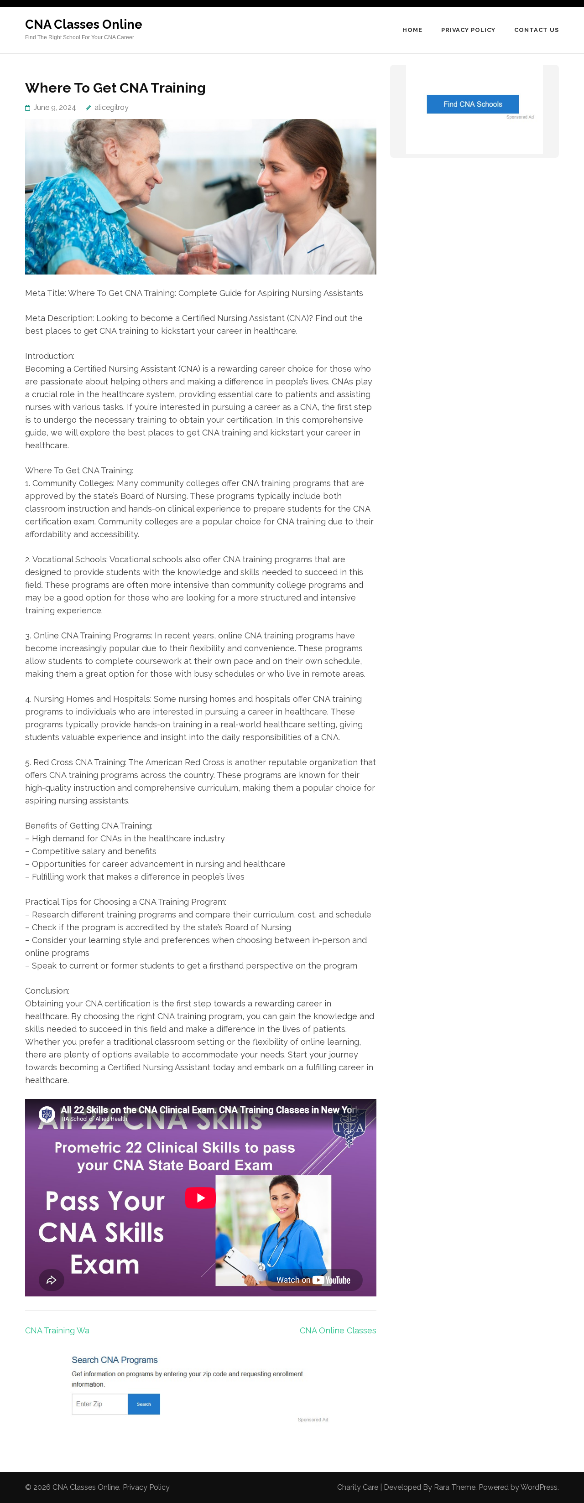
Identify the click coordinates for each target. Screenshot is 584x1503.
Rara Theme (454, 1487)
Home (412, 29)
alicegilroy (111, 107)
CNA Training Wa (57, 1330)
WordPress (539, 1487)
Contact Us (536, 29)
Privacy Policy (468, 29)
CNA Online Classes (338, 1330)
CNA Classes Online (83, 24)
